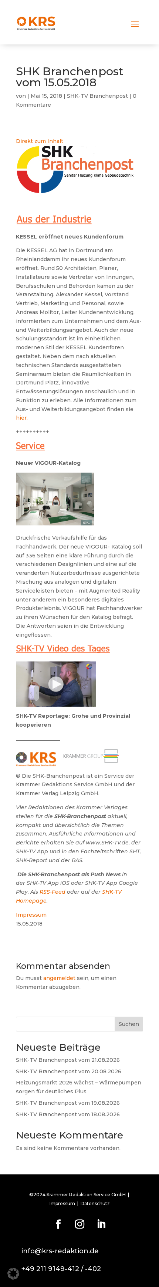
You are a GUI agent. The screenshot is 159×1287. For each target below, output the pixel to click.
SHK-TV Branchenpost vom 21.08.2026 (68, 1060)
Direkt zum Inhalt (39, 141)
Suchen (129, 1024)
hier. (22, 417)
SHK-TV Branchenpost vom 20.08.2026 (68, 1071)
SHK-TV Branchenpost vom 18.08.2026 (68, 1114)
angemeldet (59, 978)
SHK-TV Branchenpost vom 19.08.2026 (68, 1103)
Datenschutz (95, 1203)
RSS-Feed (52, 891)
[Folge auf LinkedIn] (101, 1224)
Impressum (31, 914)
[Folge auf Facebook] (58, 1224)
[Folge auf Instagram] (79, 1224)
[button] (13, 1273)
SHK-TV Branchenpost (97, 96)
